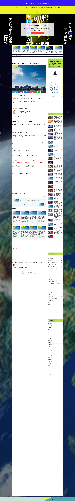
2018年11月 (50, 372)
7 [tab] (40, 54)
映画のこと (55, 302)
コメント (14, 248)
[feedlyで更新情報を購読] (56, 92)
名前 (13, 259)
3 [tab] (35, 54)
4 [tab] (36, 54)
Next (62, 49)
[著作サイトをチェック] (52, 92)
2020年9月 (50, 331)
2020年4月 (50, 340)
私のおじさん (55, 300)
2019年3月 (50, 365)
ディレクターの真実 (55, 262)
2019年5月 (50, 361)
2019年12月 (50, 348)
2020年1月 (50, 346)
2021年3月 (50, 323)
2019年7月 (50, 357)
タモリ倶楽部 (55, 290)
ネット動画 (20, 193)
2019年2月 (50, 367)
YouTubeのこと (55, 273)
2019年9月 (50, 353)
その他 (55, 294)
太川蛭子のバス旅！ (55, 292)
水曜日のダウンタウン (55, 281)
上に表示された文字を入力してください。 (20, 267)
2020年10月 (50, 329)
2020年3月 (50, 342)
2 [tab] (34, 54)
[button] (43, 92)
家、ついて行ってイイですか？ (55, 283)
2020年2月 (50, 344)
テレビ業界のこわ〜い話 (55, 268)
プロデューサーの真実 (55, 264)
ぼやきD (55, 76)
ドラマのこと (55, 296)
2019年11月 (50, 350)
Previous (12, 49)
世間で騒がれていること (55, 270)
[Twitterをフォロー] (54, 92)
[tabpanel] (17, 49)
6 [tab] (39, 54)
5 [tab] (38, 54)
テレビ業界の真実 (15, 193)
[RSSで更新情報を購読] (57, 92)
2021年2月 (50, 325)
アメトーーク (55, 285)
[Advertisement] (29, 60)
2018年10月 (50, 374)
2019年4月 (50, 363)
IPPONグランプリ (55, 277)
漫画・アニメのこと (55, 304)
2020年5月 (50, 338)
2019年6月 (50, 359)
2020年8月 (50, 333)
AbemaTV (24, 193)
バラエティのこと (55, 275)
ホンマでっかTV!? (55, 287)
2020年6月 (50, 336)
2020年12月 (50, 327)
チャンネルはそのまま (55, 298)
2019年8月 (50, 355)
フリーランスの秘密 (55, 266)
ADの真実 (55, 260)
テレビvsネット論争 (55, 256)
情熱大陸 (55, 279)
